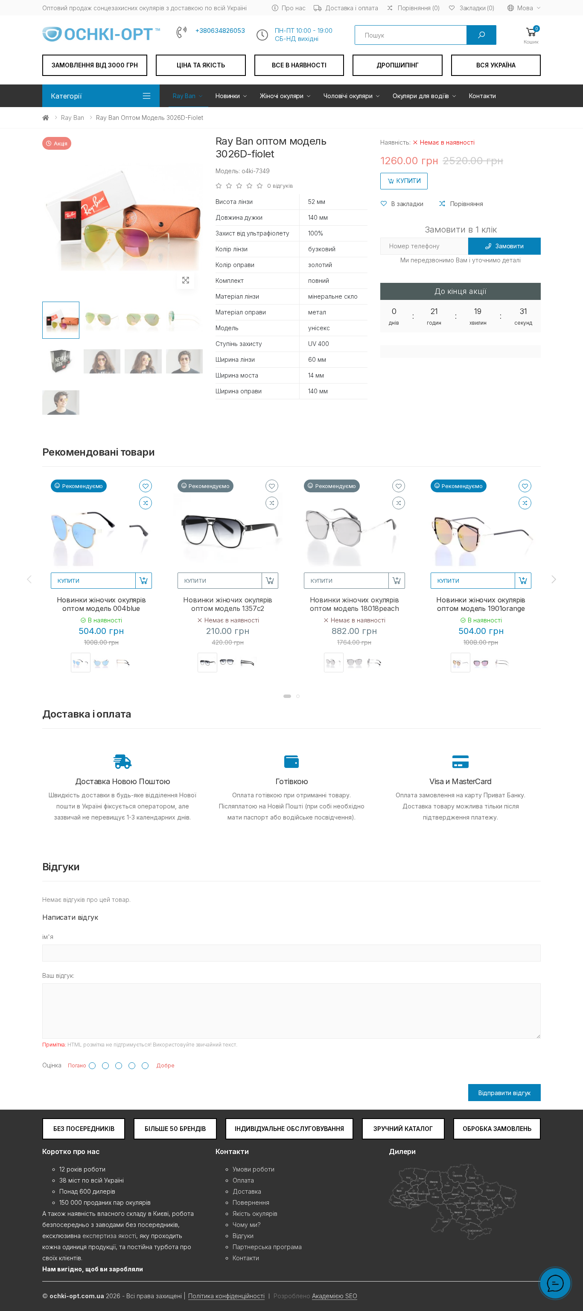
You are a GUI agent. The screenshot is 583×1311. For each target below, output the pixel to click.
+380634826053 (220, 31)
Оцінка (51, 1065)
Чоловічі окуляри (348, 95)
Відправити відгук (504, 1092)
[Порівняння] (145, 503)
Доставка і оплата (351, 8)
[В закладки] (145, 486)
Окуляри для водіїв (421, 95)
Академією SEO (334, 1295)
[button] (531, 35)
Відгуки (243, 1235)
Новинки (228, 95)
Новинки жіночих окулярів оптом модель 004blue (101, 604)
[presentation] (30, 579)
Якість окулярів (255, 1213)
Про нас (293, 8)
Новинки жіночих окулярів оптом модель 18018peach (354, 604)
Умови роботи (253, 1169)
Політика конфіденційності (226, 1295)
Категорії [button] (66, 96)
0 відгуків (280, 186)
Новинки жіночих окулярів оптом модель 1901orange (480, 604)
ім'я (47, 936)
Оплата (243, 1180)
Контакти (482, 95)
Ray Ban (184, 95)
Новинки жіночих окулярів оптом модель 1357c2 (227, 604)
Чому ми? (247, 1224)
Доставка (247, 1191)
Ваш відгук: (58, 975)
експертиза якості (109, 1235)
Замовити (510, 246)
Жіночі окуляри (281, 95)
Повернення (251, 1202)
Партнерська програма (267, 1246)
